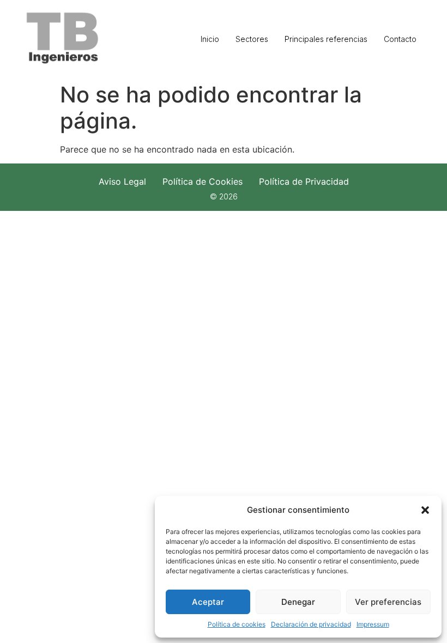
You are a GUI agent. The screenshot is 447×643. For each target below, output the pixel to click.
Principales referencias (326, 39)
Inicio (210, 39)
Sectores (251, 39)
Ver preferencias (388, 602)
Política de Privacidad (304, 181)
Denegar (298, 602)
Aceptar (208, 602)
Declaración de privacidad (311, 624)
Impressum (373, 624)
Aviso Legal (122, 181)
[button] (425, 510)
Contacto (400, 39)
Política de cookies (236, 624)
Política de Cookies (202, 181)
